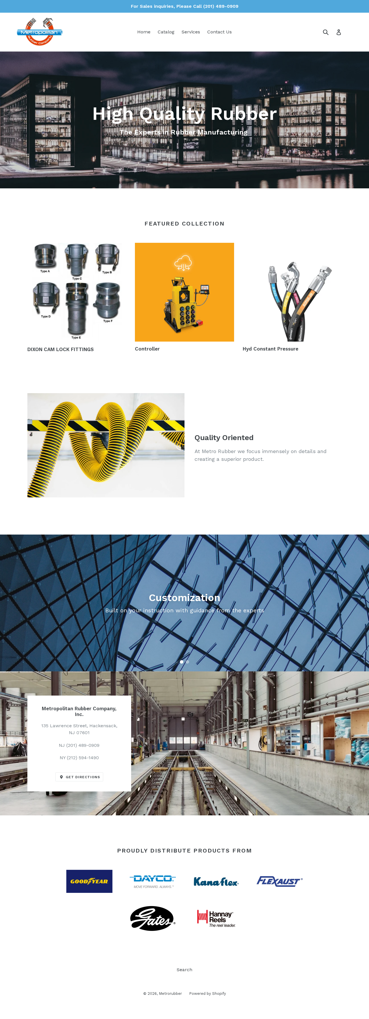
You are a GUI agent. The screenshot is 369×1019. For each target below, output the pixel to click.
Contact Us (219, 32)
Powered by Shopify (207, 993)
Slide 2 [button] (187, 662)
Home (143, 32)
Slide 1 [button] (181, 662)
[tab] (181, 662)
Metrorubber (170, 993)
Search (184, 969)
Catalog (166, 32)
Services (191, 32)
